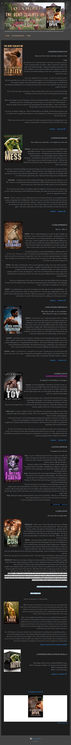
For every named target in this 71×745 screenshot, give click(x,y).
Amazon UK (61, 129)
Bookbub (56, 586)
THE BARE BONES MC (18, 35)
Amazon (52, 129)
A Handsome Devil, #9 (35, 692)
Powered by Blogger (36, 738)
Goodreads (56, 504)
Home (7, 35)
